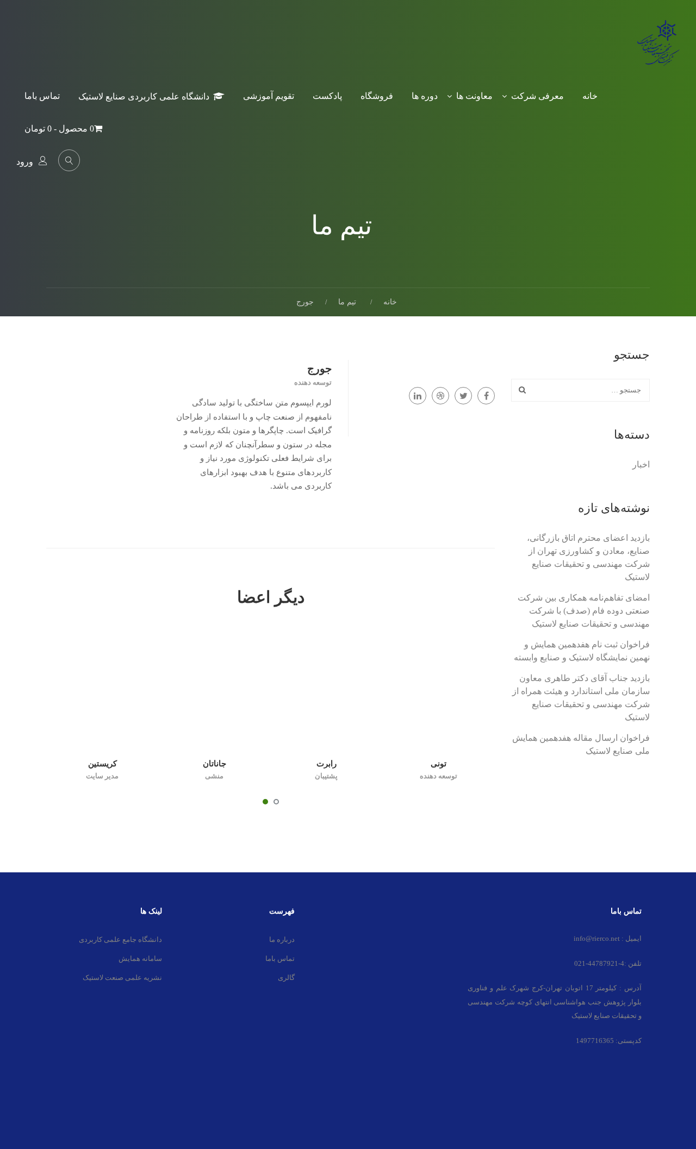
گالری (286, 977)
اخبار (641, 464)
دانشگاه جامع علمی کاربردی (120, 939)
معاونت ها (474, 96)
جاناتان (214, 763)
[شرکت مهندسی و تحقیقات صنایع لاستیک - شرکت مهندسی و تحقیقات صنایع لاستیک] (658, 50)
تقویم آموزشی (268, 96)
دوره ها (425, 96)
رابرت (326, 763)
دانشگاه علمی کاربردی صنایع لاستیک (143, 96)
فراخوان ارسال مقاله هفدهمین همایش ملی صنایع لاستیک (581, 744)
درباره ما (282, 939)
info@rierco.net (597, 938)
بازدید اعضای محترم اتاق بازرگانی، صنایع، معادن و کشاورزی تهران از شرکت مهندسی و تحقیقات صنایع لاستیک (588, 557)
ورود (24, 161)
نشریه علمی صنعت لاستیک (122, 977)
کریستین (102, 763)
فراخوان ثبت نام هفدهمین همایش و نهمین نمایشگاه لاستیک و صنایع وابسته (582, 651)
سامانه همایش (140, 958)
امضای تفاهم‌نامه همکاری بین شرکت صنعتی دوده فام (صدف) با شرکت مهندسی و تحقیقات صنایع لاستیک (584, 610)
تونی (438, 763)
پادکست (327, 96)
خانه (590, 96)
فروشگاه (377, 96)
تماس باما (42, 96)
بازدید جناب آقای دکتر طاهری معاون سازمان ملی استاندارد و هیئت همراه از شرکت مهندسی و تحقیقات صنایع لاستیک (581, 697)
